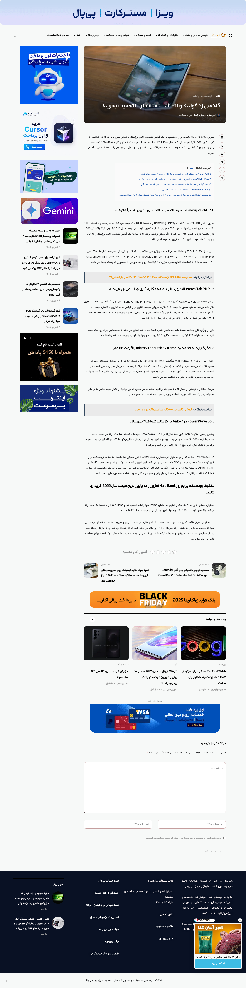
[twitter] (222, 145)
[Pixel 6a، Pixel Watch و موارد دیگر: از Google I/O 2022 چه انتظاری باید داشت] (203, 643)
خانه (218, 96)
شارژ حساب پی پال (108, 881)
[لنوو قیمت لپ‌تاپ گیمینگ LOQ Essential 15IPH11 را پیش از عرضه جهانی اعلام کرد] (70, 316)
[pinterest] (222, 154)
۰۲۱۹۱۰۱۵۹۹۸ (166, 939)
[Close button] (240, 920)
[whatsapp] (222, 178)
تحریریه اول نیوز (208, 115)
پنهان (191, 168)
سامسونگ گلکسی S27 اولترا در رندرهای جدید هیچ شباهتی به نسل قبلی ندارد (41, 289)
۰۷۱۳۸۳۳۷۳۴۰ (164, 927)
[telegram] (222, 162)
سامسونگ (123, 664)
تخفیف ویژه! (218, 963)
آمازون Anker (192, 434)
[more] (222, 184)
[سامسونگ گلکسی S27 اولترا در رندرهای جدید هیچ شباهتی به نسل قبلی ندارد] (70, 289)
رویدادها (222, 664)
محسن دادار (123, 683)
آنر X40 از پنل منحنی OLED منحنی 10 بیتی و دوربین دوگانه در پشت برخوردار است (155, 677)
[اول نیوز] (220, 35)
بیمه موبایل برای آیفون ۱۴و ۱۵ (102, 905)
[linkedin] (222, 170)
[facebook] (222, 137)
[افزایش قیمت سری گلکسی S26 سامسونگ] (106, 643)
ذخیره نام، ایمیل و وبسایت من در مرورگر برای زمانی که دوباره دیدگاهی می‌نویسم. (183, 838)
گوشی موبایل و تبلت (202, 96)
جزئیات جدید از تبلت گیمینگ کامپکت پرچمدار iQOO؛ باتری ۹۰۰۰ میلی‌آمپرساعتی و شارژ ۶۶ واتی (41, 236)
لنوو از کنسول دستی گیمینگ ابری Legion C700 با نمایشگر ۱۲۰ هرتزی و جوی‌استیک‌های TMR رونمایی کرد (41, 263)
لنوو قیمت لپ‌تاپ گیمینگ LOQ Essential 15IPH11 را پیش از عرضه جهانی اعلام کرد (42, 316)
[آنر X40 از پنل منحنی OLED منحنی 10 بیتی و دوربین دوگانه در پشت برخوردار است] (154, 643)
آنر (176, 664)
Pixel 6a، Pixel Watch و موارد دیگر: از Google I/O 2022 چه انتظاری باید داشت (204, 677)
